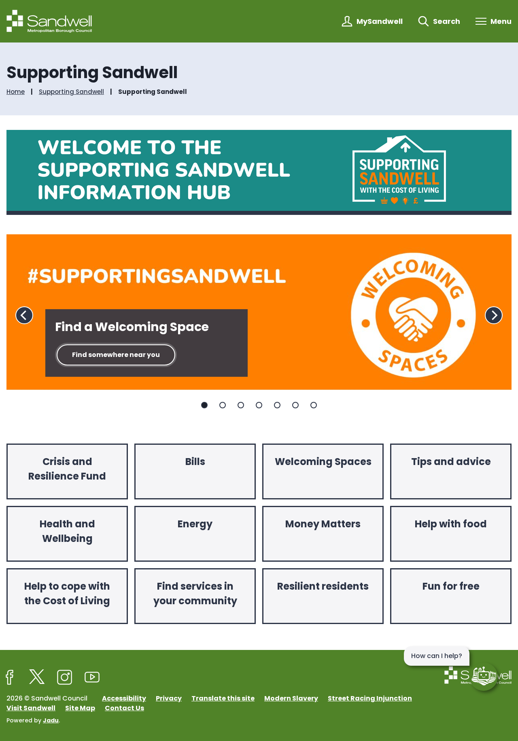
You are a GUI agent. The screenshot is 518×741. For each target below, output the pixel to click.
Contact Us (124, 708)
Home (15, 92)
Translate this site (223, 698)
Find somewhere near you (116, 354)
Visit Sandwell (30, 708)
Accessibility (124, 698)
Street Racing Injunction (370, 698)
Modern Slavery (291, 698)
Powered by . (33, 720)
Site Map (80, 708)
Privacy (169, 698)
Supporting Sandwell (71, 92)
